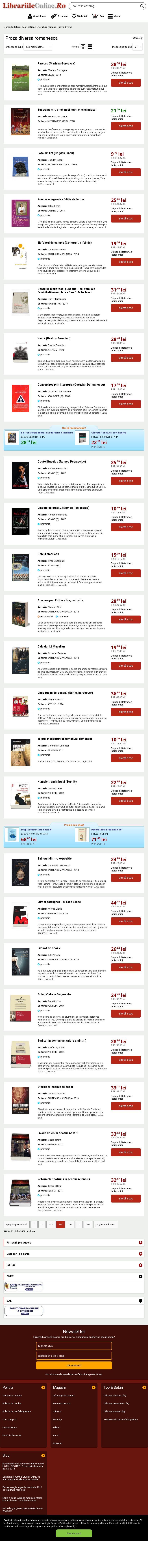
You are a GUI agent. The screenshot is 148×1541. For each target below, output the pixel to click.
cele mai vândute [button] (34, 47)
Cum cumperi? (10, 1419)
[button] (114, 16)
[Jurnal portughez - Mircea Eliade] (20, 928)
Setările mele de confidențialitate (121, 1419)
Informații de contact (64, 1395)
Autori (56, 1435)
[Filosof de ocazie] (20, 974)
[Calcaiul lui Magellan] (20, 673)
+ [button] (141, 1242)
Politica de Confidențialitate (92, 1523)
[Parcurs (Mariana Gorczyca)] (20, 90)
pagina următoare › (106, 1224)
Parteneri (57, 1443)
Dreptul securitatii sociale (36, 829)
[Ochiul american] (20, 580)
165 (88, 1224)
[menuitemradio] (83, 47)
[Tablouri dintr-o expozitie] (20, 885)
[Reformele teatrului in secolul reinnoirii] (20, 1205)
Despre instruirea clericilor (107, 829)
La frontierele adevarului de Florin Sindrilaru (47, 432)
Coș (99, 16)
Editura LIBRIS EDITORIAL (33, 437)
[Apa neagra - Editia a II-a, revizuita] (20, 626)
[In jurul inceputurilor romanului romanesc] (20, 765)
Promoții (57, 1419)
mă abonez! (74, 1365)
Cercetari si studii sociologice (108, 432)
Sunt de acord (74, 1533)
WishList (82, 16)
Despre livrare (10, 1427)
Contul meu (39, 16)
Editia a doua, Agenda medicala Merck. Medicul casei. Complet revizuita (23, 1499)
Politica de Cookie (68, 1523)
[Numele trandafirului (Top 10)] (20, 808)
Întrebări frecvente (12, 1435)
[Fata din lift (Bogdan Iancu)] (20, 179)
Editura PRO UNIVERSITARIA (104, 437)
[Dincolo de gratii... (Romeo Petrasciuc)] (20, 534)
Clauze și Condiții (118, 1523)
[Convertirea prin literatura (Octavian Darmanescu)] (20, 411)
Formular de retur (62, 1403)
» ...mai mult (50, 137)
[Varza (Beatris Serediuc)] (20, 365)
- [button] (141, 1276)
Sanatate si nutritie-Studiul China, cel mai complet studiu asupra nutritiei (21, 1478)
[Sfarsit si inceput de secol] (20, 1113)
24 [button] (136, 47)
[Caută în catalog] (142, 6)
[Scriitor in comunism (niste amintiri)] (20, 1067)
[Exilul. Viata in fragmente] (20, 1021)
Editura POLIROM (99, 834)
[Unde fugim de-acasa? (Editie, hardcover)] (20, 719)
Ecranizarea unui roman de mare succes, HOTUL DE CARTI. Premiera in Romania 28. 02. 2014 (23, 1466)
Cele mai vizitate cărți (114, 1411)
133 (51, 1224)
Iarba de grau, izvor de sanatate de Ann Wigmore (23, 1509)
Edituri (56, 1427)
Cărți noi (57, 1411)
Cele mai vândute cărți (115, 1395)
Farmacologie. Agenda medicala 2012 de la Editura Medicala (22, 1488)
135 (70, 1224)
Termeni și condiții (12, 1395)
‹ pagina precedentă (16, 1224)
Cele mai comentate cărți (116, 1403)
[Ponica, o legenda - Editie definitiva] (20, 226)
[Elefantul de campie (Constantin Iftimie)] (20, 269)
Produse (63, 16)
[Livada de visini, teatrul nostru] (20, 1159)
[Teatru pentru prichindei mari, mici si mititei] (20, 121)
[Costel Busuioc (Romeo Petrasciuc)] (20, 488)
